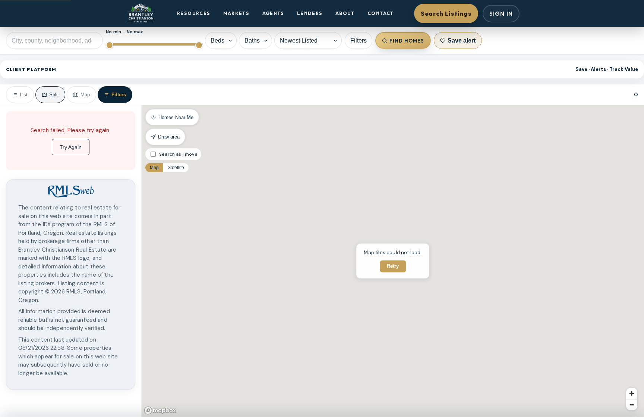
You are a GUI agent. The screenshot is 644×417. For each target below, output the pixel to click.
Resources (193, 13)
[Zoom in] (631, 393)
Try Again (71, 147)
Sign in (501, 13)
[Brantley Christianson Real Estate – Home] (140, 13)
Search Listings (446, 13)
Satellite (176, 167)
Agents (273, 13)
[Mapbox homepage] (160, 410)
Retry (393, 266)
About (345, 13)
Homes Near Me (175, 117)
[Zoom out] (631, 404)
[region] (70, 261)
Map (154, 167)
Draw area (169, 137)
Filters (358, 40)
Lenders (310, 13)
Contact (380, 13)
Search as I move (178, 154)
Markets (236, 13)
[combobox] (54, 40)
